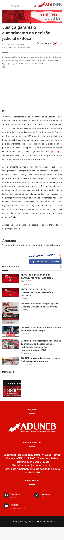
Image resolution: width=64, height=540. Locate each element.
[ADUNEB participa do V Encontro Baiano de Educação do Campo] (10, 331)
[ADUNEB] (50, 5)
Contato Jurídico (14, 383)
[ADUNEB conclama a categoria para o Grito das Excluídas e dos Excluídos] (10, 313)
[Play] (55, 43)
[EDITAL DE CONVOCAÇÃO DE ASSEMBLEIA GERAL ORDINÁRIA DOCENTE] (10, 278)
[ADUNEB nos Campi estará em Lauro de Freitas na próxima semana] (10, 361)
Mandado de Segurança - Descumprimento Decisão (33, 245)
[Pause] (59, 43)
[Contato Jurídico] (12, 391)
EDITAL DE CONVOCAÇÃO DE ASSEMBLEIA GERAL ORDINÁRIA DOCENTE (37, 278)
